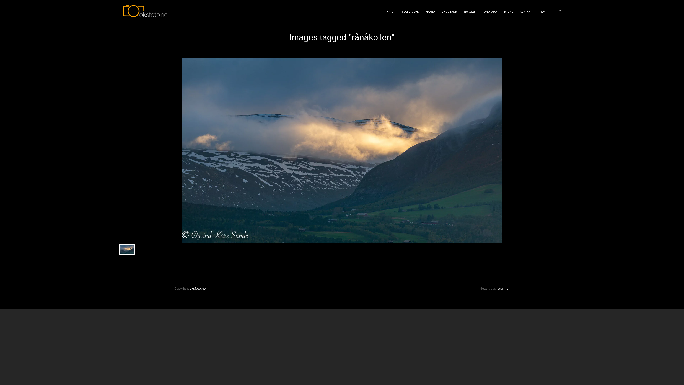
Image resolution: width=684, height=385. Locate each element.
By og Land (449, 11)
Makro (430, 11)
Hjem (542, 11)
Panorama (490, 11)
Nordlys (470, 11)
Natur (391, 11)
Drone (508, 11)
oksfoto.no (198, 288)
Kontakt (526, 11)
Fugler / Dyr (410, 11)
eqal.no (503, 288)
